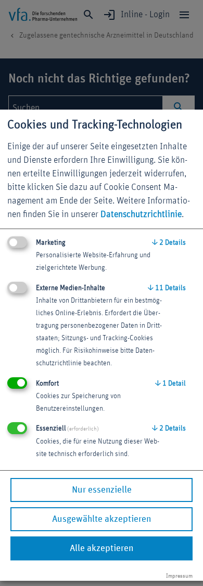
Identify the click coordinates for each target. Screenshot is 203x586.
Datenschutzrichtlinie (141, 214)
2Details (169, 242)
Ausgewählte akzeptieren (101, 519)
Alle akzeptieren (101, 548)
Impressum (179, 576)
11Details (167, 288)
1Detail (170, 383)
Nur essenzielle (102, 490)
